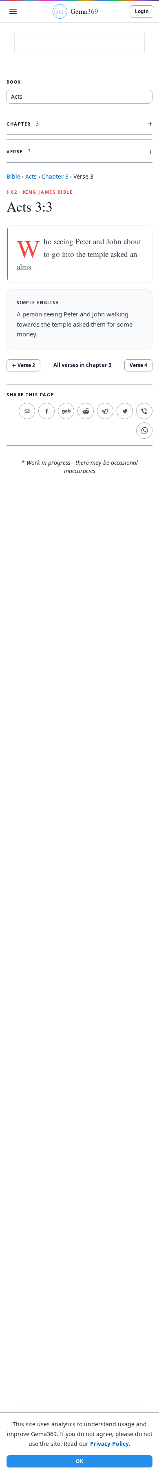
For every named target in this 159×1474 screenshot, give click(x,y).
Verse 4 (138, 365)
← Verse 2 (23, 365)
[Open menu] (13, 11)
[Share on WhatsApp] (144, 430)
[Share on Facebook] (46, 411)
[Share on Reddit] (85, 411)
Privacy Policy (109, 1443)
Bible (13, 176)
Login (142, 11)
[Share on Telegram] (105, 411)
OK (79, 1461)
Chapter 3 (55, 176)
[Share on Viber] (144, 411)
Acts (31, 176)
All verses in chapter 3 (82, 365)
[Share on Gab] (66, 411)
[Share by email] (27, 411)
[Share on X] (124, 411)
